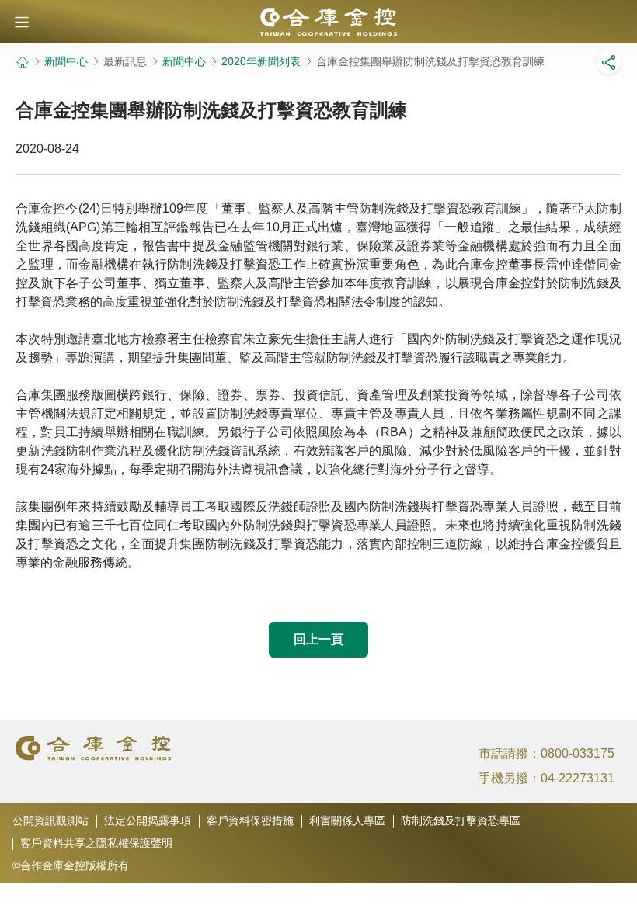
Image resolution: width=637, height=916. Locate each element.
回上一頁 (318, 639)
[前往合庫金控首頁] (22, 62)
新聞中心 (66, 61)
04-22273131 (577, 778)
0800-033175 (577, 753)
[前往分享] (609, 62)
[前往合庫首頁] (318, 22)
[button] (22, 21)
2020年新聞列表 (261, 61)
